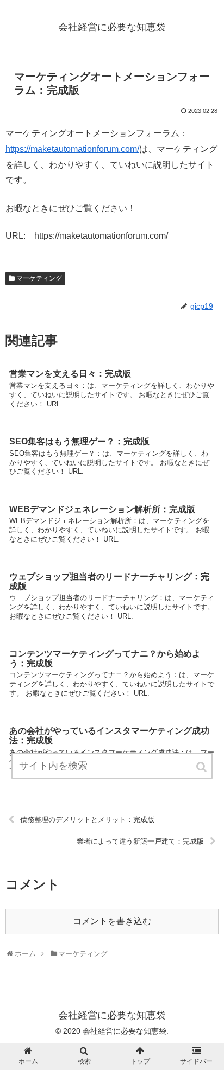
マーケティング (39, 278)
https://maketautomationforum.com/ (72, 149)
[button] (202, 767)
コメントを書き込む (112, 921)
